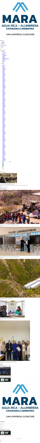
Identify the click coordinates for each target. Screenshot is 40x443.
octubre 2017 (3, 112)
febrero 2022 (3, 91)
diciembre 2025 (4, 68)
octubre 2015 (3, 126)
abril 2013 (3, 143)
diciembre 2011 (4, 152)
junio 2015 (3, 128)
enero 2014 (3, 138)
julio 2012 (3, 148)
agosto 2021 (3, 94)
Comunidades (3, 42)
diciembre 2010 (4, 158)
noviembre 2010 (4, 159)
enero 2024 (3, 79)
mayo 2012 (3, 149)
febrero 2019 (3, 104)
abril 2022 (3, 90)
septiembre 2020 (4, 100)
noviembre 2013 (4, 139)
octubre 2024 (3, 75)
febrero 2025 (3, 73)
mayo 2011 (3, 156)
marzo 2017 (3, 116)
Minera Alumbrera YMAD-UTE (5, 58)
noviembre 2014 (4, 132)
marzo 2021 (3, 97)
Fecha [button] (1, 47)
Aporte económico (4, 52)
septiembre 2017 (4, 113)
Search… (2, 161)
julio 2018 (3, 107)
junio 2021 (3, 95)
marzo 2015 (3, 130)
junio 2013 (3, 142)
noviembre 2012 (4, 146)
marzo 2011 (3, 157)
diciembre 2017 (4, 111)
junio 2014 (3, 135)
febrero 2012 (3, 151)
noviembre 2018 (4, 105)
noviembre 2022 (4, 86)
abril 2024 (3, 77)
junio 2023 (3, 82)
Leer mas (1, 186)
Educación (3, 56)
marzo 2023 (3, 84)
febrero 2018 (3, 110)
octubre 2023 (3, 80)
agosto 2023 (3, 81)
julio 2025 (3, 70)
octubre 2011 (3, 153)
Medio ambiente (3, 43)
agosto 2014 (3, 134)
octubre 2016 (3, 119)
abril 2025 (3, 72)
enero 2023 (3, 85)
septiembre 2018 (4, 106)
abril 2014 (3, 136)
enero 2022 (3, 92)
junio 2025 (3, 71)
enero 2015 (3, 131)
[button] (0, 39)
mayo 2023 (3, 83)
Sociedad (3, 62)
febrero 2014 (3, 137)
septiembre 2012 (4, 147)
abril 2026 (3, 66)
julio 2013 (3, 141)
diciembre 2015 (4, 125)
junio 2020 (3, 101)
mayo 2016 (3, 122)
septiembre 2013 (4, 140)
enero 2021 (3, 98)
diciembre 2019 (4, 103)
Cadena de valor (4, 53)
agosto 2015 (3, 127)
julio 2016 (3, 121)
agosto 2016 (3, 120)
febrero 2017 (3, 117)
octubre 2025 (3, 69)
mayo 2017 (3, 115)
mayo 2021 (3, 96)
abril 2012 (3, 150)
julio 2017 (3, 114)
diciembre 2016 (4, 118)
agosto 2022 (3, 88)
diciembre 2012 (4, 145)
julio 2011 (3, 155)
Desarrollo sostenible (4, 55)
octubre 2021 (3, 93)
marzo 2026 (3, 67)
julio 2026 (3, 65)
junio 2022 (3, 89)
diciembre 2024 (4, 74)
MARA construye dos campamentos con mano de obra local (6, 427)
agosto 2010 (3, 160)
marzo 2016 (3, 123)
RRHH (3, 61)
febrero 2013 (3, 144)
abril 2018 (3, 109)
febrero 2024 (3, 78)
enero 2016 (3, 124)
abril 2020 (3, 102)
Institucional (3, 57)
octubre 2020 (3, 99)
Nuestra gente (3, 60)
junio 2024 (3, 76)
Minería (3, 59)
